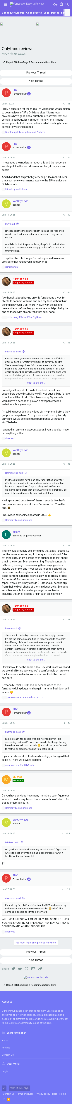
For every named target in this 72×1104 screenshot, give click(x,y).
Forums (6, 1047)
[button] (5, 4)
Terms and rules (25, 1093)
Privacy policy (43, 1093)
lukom (16, 531)
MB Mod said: (12, 842)
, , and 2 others (25, 132)
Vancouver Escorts (13, 12)
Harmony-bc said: (14, 473)
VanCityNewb (20, 201)
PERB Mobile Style (19, 1088)
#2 (69, 157)
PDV (6, 53)
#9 (69, 723)
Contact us (8, 1054)
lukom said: (11, 628)
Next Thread (36, 80)
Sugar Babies (51, 12)
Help (54, 1093)
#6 (69, 464)
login (5, 1071)
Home (5, 1040)
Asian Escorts (34, 12)
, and (25, 317)
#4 (69, 292)
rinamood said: (13, 351)
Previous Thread (36, 72)
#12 (68, 889)
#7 (69, 545)
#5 (69, 342)
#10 (68, 790)
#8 (69, 619)
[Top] (4, 1099)
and (16, 189)
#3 (69, 215)
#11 (68, 833)
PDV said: (10, 223)
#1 (69, 103)
